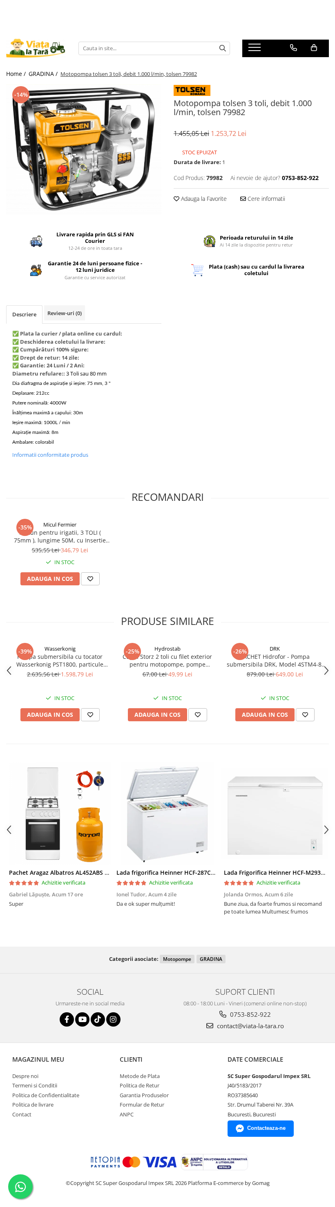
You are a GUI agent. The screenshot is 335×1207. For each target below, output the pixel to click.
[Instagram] (113, 1019)
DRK (275, 648)
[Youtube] (82, 1019)
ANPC (127, 1114)
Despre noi (25, 1076)
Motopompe (177, 959)
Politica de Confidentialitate (45, 1095)
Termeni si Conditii (34, 1085)
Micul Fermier (59, 524)
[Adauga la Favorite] (90, 578)
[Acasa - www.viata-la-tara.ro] (36, 48)
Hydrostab (167, 648)
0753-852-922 (249, 1014)
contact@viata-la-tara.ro (249, 1026)
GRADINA (211, 959)
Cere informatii (265, 198)
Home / (16, 74)
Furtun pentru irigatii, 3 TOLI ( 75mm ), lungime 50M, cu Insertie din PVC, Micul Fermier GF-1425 (60, 536)
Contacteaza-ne (266, 1128)
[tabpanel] (83, 149)
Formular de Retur (142, 1104)
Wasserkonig (60, 648)
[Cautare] (222, 48)
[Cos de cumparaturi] (314, 48)
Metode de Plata (140, 1076)
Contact (21, 1114)
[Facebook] (67, 1019)
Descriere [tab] (24, 314)
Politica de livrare (33, 1104)
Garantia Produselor (144, 1095)
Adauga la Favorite (203, 198)
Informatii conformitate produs (50, 454)
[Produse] (255, 50)
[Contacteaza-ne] (293, 48)
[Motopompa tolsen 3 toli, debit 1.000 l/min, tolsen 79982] (83, 149)
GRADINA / (44, 74)
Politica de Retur (139, 1085)
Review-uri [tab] (64, 313)
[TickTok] (98, 1019)
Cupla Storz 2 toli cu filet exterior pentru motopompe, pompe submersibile (167, 660)
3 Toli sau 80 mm (86, 373)
